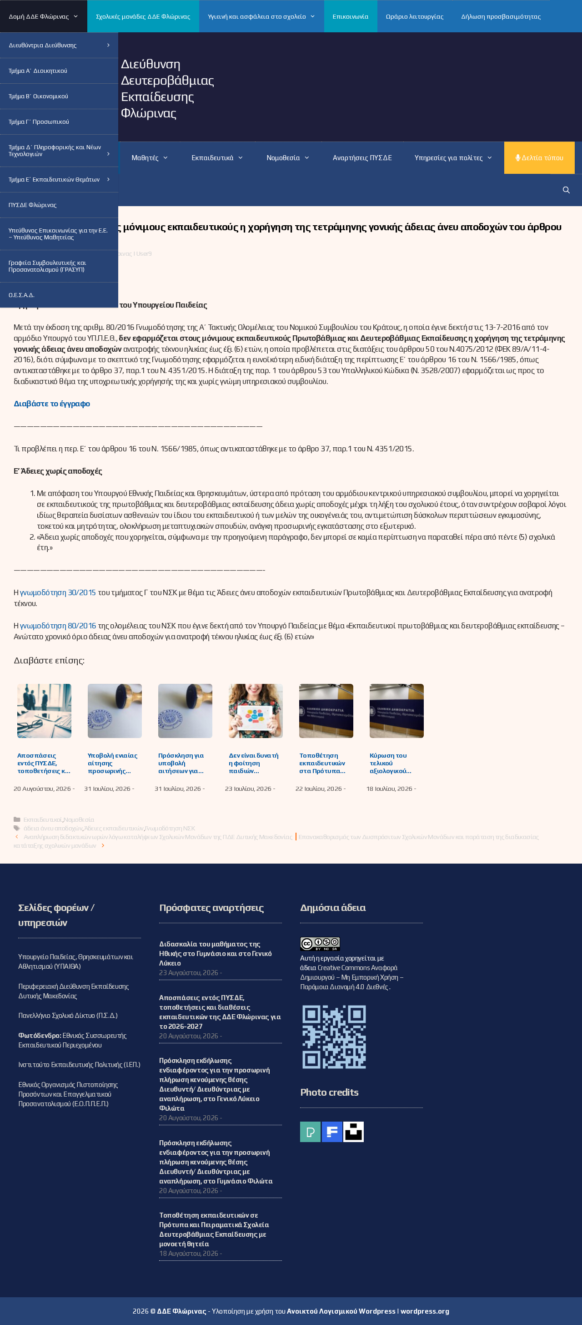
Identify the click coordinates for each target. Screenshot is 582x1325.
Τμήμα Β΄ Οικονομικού (38, 96)
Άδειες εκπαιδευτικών (114, 828)
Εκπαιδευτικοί (43, 819)
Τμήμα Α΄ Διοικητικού (38, 70)
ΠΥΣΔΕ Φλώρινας (33, 205)
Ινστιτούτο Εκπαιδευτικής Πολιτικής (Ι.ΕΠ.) (79, 1064)
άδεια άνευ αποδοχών (53, 828)
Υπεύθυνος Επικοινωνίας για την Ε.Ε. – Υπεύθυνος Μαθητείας (58, 234)
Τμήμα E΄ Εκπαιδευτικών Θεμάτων (54, 179)
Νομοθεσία (79, 819)
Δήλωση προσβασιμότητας (501, 16)
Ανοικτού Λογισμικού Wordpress (341, 1311)
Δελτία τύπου (541, 158)
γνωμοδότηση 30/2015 (58, 592)
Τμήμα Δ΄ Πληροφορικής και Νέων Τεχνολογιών (55, 150)
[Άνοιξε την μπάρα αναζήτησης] (566, 190)
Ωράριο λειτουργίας (415, 16)
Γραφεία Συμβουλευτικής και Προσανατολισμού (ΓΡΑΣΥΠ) (47, 266)
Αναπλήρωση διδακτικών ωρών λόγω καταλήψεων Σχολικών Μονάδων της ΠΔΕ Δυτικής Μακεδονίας (158, 836)
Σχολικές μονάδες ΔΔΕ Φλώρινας (143, 16)
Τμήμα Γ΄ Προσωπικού (39, 121)
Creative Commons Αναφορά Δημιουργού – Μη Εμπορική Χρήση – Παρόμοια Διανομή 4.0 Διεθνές (351, 977)
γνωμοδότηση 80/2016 (58, 625)
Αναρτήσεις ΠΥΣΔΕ (362, 158)
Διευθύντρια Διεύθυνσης (43, 45)
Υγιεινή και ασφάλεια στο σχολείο (257, 16)
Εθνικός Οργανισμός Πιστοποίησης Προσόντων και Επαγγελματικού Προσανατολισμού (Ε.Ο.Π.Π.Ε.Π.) (68, 1094)
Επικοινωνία (351, 16)
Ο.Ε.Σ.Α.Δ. (22, 295)
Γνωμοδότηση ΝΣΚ (170, 828)
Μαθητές (145, 158)
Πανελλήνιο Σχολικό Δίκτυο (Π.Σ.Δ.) (67, 1015)
